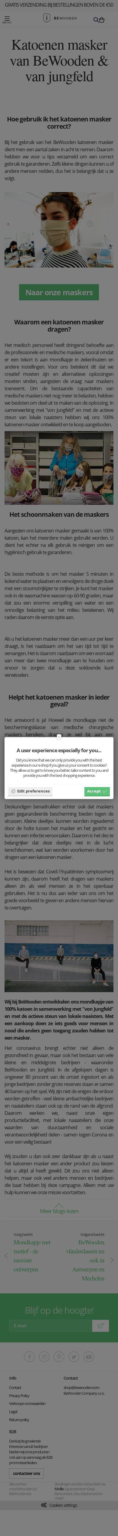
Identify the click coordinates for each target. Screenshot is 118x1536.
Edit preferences (33, 791)
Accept (94, 791)
